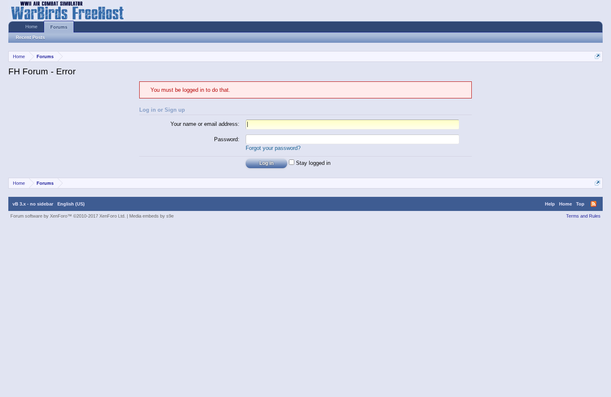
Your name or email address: (204, 124)
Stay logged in (312, 163)
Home (31, 26)
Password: (226, 139)
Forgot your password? (273, 148)
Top (580, 203)
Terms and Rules (583, 215)
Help (550, 203)
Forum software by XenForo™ (68, 215)
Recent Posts (30, 37)
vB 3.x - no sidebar (32, 203)
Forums (58, 27)
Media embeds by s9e (151, 215)
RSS (593, 204)
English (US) (71, 203)
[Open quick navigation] (597, 56)
